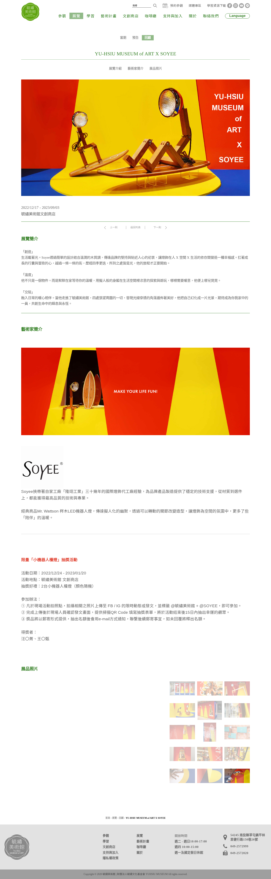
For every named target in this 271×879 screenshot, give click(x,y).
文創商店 (130, 15)
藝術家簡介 (136, 68)
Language (237, 16)
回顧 (148, 37)
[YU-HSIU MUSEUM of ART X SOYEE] (93, 733)
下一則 (157, 227)
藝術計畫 (108, 15)
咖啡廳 (151, 15)
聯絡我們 (211, 15)
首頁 (107, 818)
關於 (193, 15)
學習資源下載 (216, 5)
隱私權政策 (111, 858)
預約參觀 (176, 5)
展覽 (76, 15)
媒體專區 (195, 5)
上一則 (114, 227)
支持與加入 (173, 15)
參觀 (62, 15)
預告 (135, 37)
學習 (90, 15)
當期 (123, 37)
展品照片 (155, 68)
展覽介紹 (115, 68)
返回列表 (135, 227)
